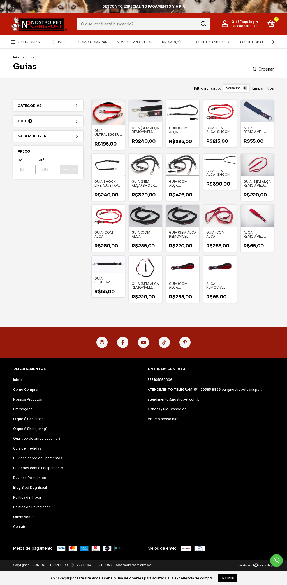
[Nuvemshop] (256, 565)
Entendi (227, 578)
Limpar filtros (263, 88)
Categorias (29, 42)
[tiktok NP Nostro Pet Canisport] (164, 342)
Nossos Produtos (134, 42)
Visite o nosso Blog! (164, 419)
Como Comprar (92, 42)
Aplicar (69, 169)
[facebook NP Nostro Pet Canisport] (122, 342)
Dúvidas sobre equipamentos (37, 458)
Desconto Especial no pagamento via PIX (143, 6)
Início (63, 42)
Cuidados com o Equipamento (38, 468)
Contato (19, 527)
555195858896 (160, 380)
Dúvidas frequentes (29, 478)
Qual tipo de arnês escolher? (37, 438)
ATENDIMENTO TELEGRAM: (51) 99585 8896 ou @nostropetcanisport (205, 389)
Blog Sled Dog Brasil (30, 487)
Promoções (173, 42)
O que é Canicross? (212, 42)
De (20, 160)
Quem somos (24, 517)
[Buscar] (203, 24)
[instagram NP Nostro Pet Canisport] (102, 342)
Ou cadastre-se (245, 26)
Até (42, 160)
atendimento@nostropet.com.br (174, 399)
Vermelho (233, 88)
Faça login (249, 22)
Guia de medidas (27, 448)
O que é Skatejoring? (260, 42)
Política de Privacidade (32, 507)
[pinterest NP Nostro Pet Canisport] (185, 342)
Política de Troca (27, 497)
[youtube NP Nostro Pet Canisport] (143, 342)
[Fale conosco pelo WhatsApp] (276, 560)
